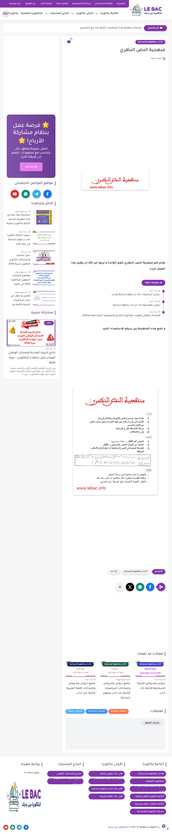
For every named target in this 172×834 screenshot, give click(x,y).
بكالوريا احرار (10, 13)
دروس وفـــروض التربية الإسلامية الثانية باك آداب (151, 688)
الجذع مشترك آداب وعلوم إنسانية (67, 781)
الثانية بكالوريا (109, 13)
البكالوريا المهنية (32, 13)
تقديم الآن (31, 166)
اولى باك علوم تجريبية (111, 796)
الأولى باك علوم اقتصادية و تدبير (108, 781)
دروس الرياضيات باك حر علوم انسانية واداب (136, 294)
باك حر (114, 571)
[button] (150, 587)
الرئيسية (121, 4)
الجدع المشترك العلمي (69, 774)
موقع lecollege (31, 772)
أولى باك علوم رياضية (111, 774)
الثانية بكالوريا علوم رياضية (150, 796)
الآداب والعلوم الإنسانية (150, 42)
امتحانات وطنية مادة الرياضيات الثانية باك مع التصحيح (110, 28)
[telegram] (36, 194)
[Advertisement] (115, 95)
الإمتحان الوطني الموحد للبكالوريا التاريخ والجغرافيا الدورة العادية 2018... (120, 315)
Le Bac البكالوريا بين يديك (122, 827)
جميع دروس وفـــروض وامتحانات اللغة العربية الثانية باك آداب (80, 688)
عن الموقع (30, 4)
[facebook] (47, 194)
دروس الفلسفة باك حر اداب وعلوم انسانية (136, 305)
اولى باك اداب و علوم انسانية (107, 789)
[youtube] (15, 194)
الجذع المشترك (59, 13)
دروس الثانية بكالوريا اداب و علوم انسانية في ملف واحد (18, 239)
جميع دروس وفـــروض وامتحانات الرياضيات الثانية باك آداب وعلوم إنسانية (116, 690)
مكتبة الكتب (46, 4)
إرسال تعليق (152, 723)
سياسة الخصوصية (81, 4)
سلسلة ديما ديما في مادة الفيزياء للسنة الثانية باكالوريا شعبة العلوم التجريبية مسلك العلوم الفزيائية (18, 220)
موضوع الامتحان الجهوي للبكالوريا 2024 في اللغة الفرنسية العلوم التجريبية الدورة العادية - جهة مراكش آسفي (18, 280)
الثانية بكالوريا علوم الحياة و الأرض (149, 789)
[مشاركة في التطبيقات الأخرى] (120, 587)
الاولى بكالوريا (84, 13)
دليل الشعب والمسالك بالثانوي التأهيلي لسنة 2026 (19, 260)
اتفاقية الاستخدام (104, 4)
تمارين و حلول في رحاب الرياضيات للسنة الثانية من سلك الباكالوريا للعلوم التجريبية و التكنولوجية (20, 301)
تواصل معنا (62, 4)
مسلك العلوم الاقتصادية (150, 811)
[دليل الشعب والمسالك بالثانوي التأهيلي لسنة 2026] (44, 258)
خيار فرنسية (15, 4)
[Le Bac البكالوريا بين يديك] (146, 9)
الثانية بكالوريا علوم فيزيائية (149, 804)
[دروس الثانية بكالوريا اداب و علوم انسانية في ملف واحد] (44, 237)
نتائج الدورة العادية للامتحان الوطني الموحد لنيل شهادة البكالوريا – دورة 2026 (31, 358)
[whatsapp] (26, 194)
